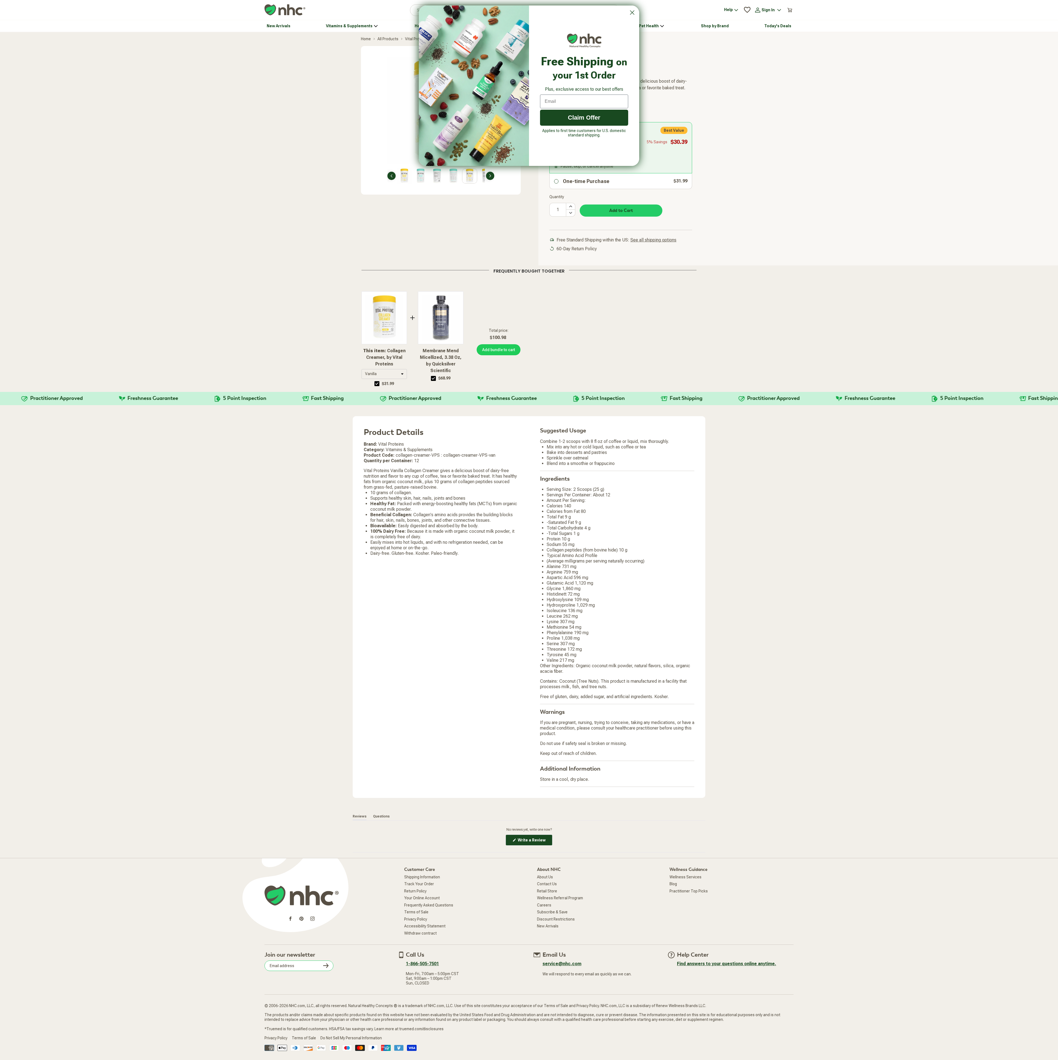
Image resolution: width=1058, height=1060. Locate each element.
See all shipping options (653, 240)
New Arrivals (547, 926)
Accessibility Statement (425, 926)
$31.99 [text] (388, 383)
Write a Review (534, 842)
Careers (544, 905)
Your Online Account (422, 898)
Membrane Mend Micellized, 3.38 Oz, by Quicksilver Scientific (440, 360)
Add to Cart (621, 210)
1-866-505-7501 (422, 963)
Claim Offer (584, 117)
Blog (673, 884)
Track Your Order (419, 884)
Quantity (556, 197)
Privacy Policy (415, 919)
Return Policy (415, 891)
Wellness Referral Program (560, 898)
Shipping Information (422, 877)
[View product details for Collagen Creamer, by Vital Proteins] (384, 317)
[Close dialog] (632, 12)
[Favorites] (747, 10)
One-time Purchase (586, 181)
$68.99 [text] (444, 378)
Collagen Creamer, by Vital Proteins (384, 357)
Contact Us (547, 884)
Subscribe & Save (552, 912)
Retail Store (547, 891)
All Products (387, 39)
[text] (529, 270)
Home (366, 39)
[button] (384, 374)
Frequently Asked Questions (428, 905)
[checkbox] (376, 383)
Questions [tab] (381, 816)
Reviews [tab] (359, 816)
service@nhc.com (562, 963)
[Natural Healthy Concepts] (284, 10)
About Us (545, 877)
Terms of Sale (416, 912)
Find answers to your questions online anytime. (726, 963)
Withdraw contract (420, 933)
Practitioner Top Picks (689, 891)
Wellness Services (685, 877)
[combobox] (384, 374)
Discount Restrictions (556, 919)
